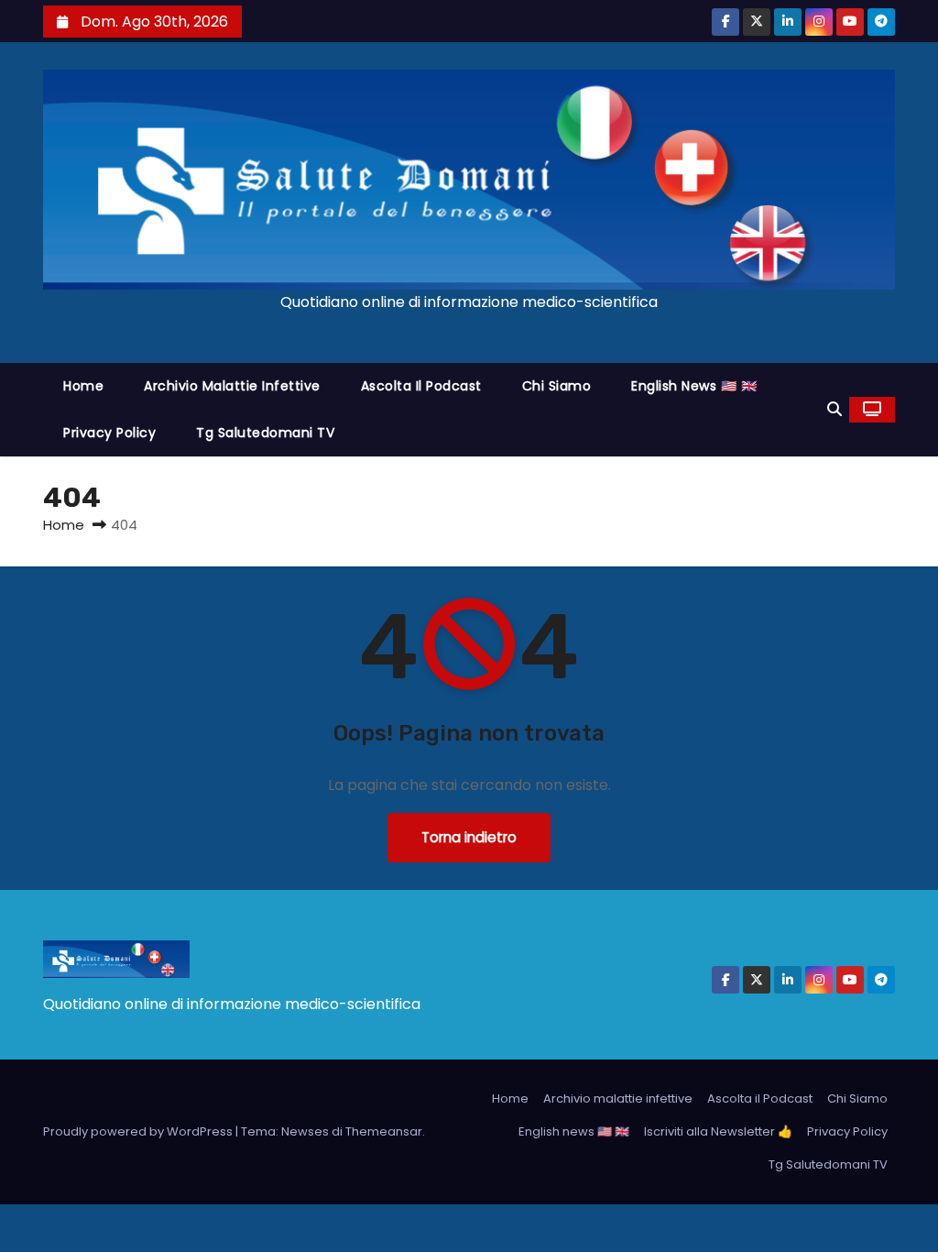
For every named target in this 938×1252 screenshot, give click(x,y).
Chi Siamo (557, 386)
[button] (834, 409)
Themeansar (383, 1131)
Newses (305, 1131)
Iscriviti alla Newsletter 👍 (718, 1131)
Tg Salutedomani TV (265, 432)
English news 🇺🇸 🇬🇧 (694, 386)
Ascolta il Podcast (421, 386)
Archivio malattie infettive (232, 386)
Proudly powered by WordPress (139, 1131)
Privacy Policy (109, 432)
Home (83, 386)
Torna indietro (469, 837)
